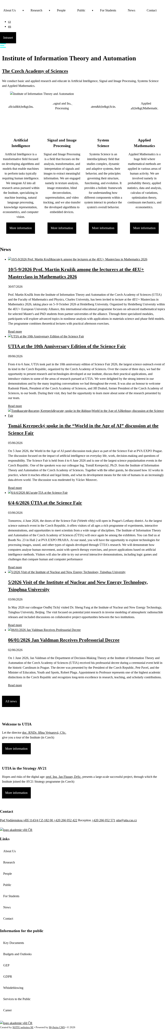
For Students (108, 10)
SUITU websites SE (22, 1027)
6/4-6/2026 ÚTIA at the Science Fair (45, 502)
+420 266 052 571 (103, 820)
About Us (9, 10)
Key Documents (13, 943)
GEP (6, 965)
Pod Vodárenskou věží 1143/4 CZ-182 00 (27, 820)
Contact (152, 10)
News (131, 10)
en (9, 26)
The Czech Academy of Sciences (35, 71)
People (61, 10)
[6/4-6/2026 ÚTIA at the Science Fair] (38, 492)
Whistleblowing (13, 987)
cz (9, 21)
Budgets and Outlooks (17, 954)
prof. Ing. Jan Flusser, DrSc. (63, 776)
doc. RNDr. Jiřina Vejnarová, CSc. (44, 732)
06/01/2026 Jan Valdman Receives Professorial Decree (64, 640)
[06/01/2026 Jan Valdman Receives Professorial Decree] (44, 630)
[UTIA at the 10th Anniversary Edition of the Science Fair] (46, 336)
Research (36, 10)
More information (20, 228)
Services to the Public (17, 999)
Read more (15, 331)
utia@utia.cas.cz (126, 820)
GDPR (7, 976)
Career (7, 1010)
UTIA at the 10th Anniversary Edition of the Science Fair (67, 346)
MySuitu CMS (57, 1027)
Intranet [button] (8, 37)
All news (11, 701)
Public (81, 10)
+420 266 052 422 (65, 820)
